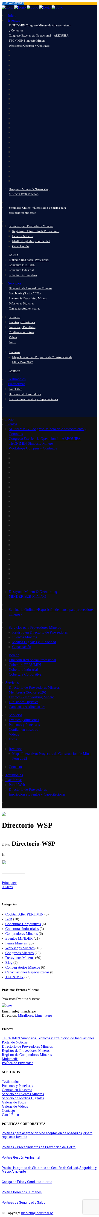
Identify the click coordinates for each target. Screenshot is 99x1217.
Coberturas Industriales (22, 929)
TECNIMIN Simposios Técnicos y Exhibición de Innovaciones (48, 1038)
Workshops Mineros (20, 948)
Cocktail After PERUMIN (24, 914)
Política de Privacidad (17, 1063)
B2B (8, 919)
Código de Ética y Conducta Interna (27, 1182)
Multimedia (10, 1059)
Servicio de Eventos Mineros (23, 1094)
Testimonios (10, 1081)
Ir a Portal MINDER (13, 3)
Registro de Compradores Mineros (27, 1055)
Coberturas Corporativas (23, 924)
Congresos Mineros (19, 953)
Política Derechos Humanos (22, 1192)
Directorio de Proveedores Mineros (27, 1046)
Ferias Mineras (16, 943)
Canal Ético (10, 1115)
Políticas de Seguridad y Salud (23, 1202)
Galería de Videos (15, 1106)
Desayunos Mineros (19, 958)
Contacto (8, 1110)
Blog (8, 962)
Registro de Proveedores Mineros (26, 1050)
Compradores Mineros (21, 933)
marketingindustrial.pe (37, 1213)
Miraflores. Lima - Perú (35, 1015)
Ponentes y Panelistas (17, 1086)
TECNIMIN (14, 977)
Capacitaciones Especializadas (27, 972)
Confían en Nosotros (17, 1090)
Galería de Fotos (14, 1102)
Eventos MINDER (19, 938)
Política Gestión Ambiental (21, 1157)
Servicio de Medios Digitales (23, 1098)
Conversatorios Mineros (22, 967)
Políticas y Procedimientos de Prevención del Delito (39, 1147)
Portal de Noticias (15, 1042)
